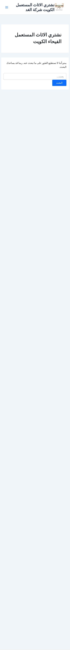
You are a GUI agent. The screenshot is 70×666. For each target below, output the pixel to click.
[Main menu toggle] (6, 7)
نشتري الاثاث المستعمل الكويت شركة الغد (35, 7)
